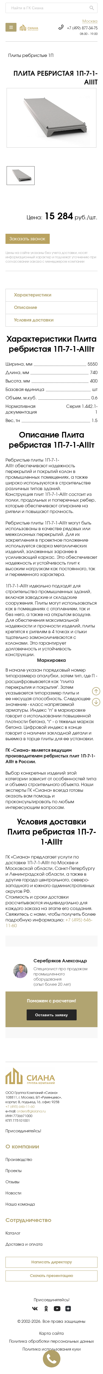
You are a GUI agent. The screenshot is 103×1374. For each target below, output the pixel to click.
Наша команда (20, 1204)
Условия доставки (34, 320)
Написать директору (51, 1262)
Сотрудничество (28, 1220)
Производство (18, 1160)
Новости (13, 1193)
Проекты (13, 1171)
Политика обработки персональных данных (51, 1341)
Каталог (12, 1233)
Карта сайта (51, 1334)
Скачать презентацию (51, 1276)
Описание (25, 307)
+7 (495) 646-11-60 (20, 1106)
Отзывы (12, 1182)
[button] (90, 22)
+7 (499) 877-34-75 (82, 28)
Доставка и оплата (24, 1244)
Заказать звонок (27, 239)
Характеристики (32, 295)
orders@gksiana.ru (31, 1111)
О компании (22, 1146)
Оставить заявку (51, 1015)
